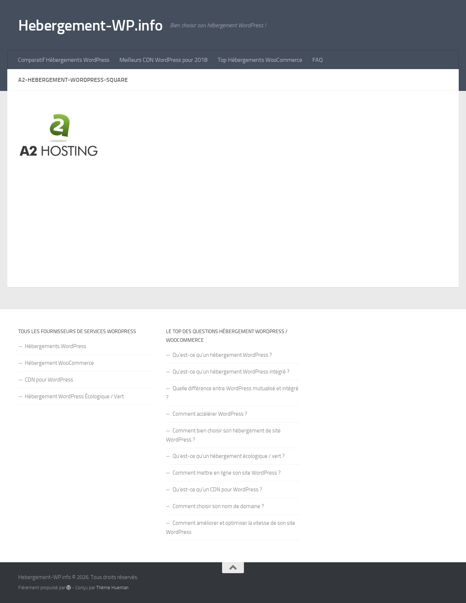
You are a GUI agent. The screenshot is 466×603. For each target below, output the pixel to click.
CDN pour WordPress (49, 379)
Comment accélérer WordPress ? (210, 414)
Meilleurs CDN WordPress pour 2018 (163, 59)
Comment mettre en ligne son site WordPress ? (227, 473)
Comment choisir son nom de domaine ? (218, 506)
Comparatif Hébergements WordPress (63, 59)
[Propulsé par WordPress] (68, 587)
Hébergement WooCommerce (59, 363)
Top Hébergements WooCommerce (260, 59)
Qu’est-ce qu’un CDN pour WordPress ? (217, 489)
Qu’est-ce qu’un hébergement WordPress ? (222, 355)
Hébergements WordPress (55, 346)
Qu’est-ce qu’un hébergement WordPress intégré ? (231, 371)
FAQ (317, 59)
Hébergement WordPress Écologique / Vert (74, 396)
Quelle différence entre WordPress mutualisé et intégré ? (232, 393)
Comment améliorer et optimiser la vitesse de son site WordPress (230, 527)
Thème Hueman (112, 587)
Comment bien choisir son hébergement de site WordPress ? (223, 435)
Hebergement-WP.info (90, 25)
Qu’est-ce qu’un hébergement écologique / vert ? (229, 456)
